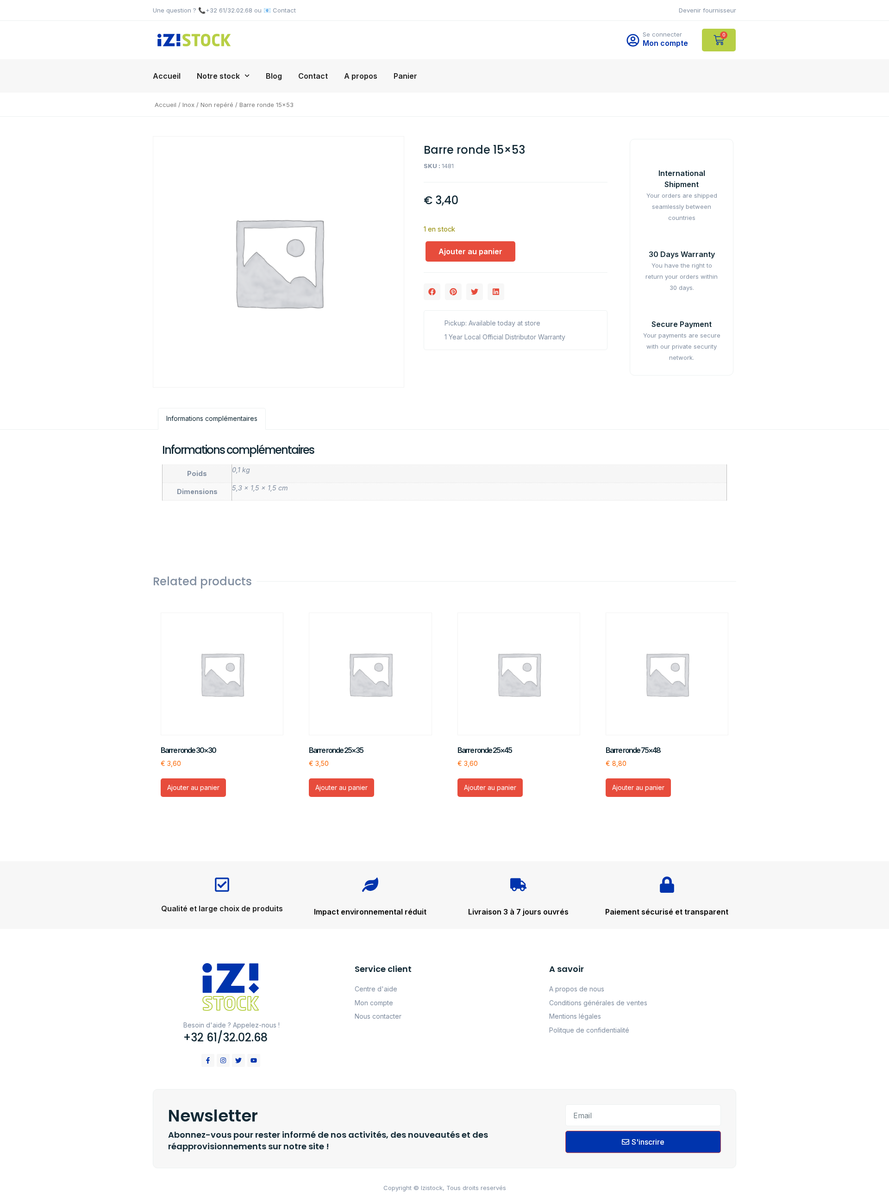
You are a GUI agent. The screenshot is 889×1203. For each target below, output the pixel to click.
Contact (313, 76)
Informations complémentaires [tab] (211, 418)
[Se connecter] (633, 40)
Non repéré (216, 104)
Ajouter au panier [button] (193, 787)
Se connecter (662, 34)
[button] (432, 291)
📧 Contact (279, 10)
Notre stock (218, 76)
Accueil (167, 76)
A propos (360, 76)
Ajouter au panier (470, 251)
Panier (405, 76)
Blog (274, 76)
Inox (188, 104)
